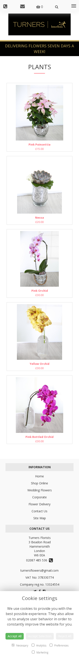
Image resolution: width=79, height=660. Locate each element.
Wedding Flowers (39, 490)
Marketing (42, 652)
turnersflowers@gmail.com (39, 570)
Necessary (22, 645)
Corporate (39, 497)
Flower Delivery (39, 504)
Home (39, 476)
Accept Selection (40, 636)
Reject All (64, 636)
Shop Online (39, 483)
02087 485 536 (37, 560)
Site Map (39, 518)
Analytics (41, 645)
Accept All (15, 636)
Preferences (61, 645)
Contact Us (39, 511)
